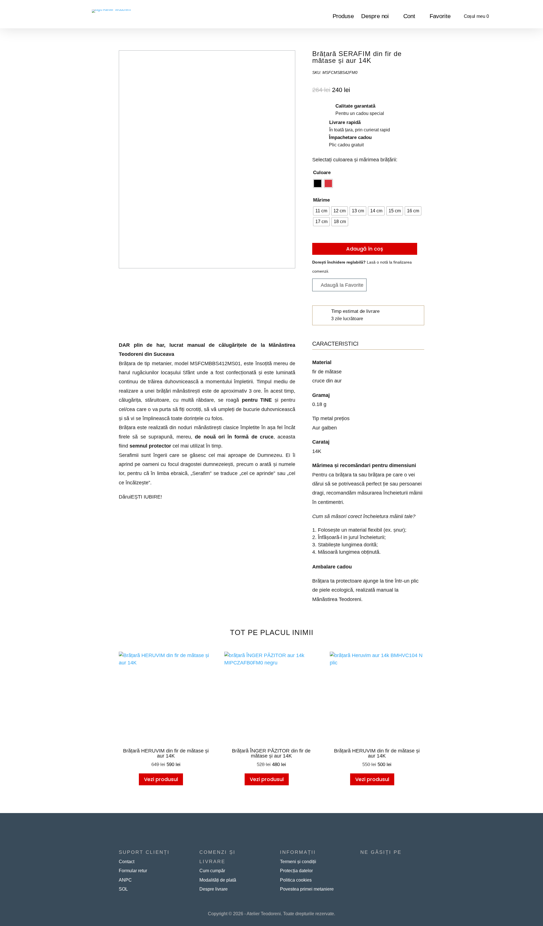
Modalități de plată (217, 880)
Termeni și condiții (298, 861)
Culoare (322, 172)
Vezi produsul (161, 779)
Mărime (321, 200)
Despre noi (375, 17)
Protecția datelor (296, 870)
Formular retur (133, 870)
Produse (343, 17)
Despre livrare (213, 889)
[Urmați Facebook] (362, 861)
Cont (409, 17)
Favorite (440, 17)
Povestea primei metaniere (307, 889)
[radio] (317, 183)
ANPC (125, 880)
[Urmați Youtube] (373, 861)
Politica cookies (296, 880)
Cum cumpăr (212, 870)
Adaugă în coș (364, 248)
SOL (123, 889)
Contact (126, 861)
